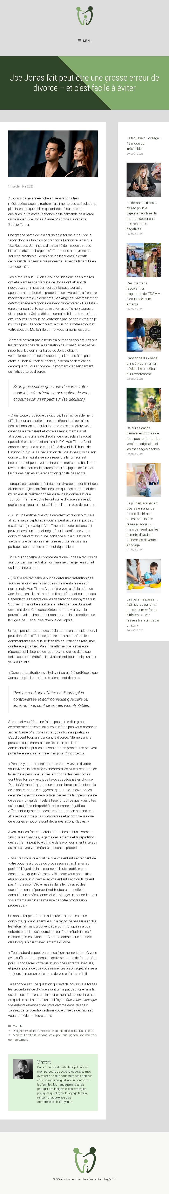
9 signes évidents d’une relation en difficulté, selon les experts (53, 1031)
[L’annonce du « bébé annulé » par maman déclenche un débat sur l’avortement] (144, 349)
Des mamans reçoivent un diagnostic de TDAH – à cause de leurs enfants (143, 293)
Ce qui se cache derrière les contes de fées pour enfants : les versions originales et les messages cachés (143, 438)
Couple (17, 1026)
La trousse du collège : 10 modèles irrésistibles (144, 143)
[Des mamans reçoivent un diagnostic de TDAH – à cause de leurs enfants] (144, 274)
